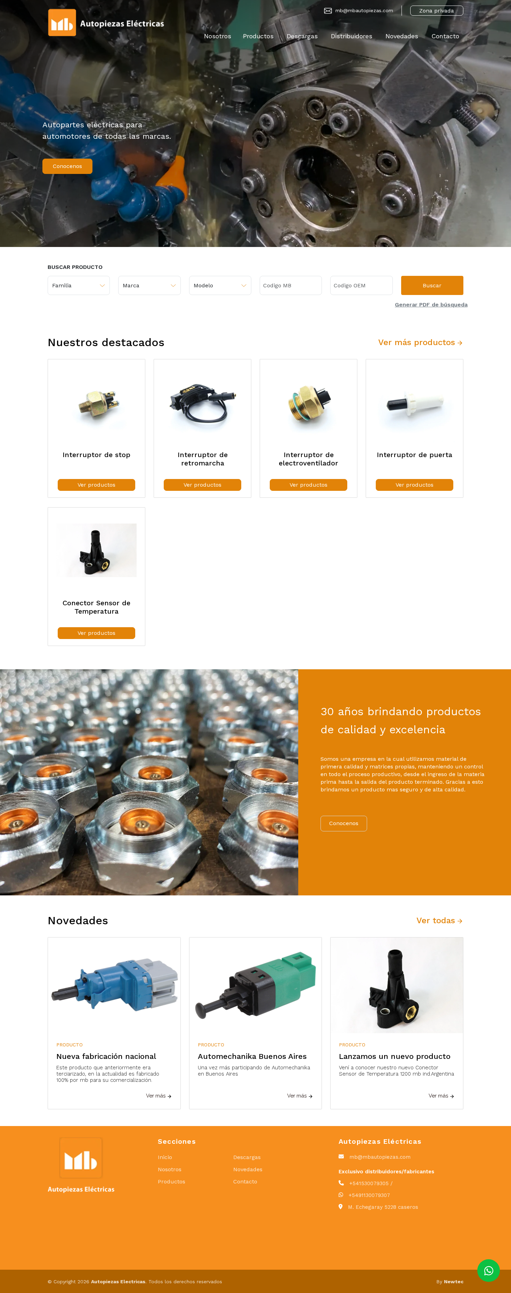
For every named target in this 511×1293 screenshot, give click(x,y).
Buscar (432, 285)
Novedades (402, 36)
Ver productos (96, 484)
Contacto (445, 36)
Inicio (165, 1157)
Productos (258, 36)
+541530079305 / (371, 1183)
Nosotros (217, 36)
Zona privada (436, 10)
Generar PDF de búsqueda (431, 304)
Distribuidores (351, 36)
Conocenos (67, 166)
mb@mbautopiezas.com (364, 10)
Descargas (302, 36)
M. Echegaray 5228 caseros (383, 1207)
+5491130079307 (369, 1195)
